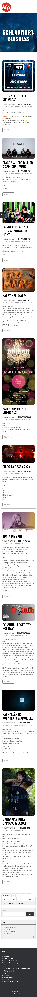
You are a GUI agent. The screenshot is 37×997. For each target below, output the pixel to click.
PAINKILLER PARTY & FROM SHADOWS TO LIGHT (15, 231)
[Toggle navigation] (30, 3)
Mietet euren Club (9, 971)
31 (14, 899)
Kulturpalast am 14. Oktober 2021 (23, 635)
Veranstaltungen (11, 927)
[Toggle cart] (34, 2)
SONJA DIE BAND (12, 536)
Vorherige (6, 895)
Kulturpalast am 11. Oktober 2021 (23, 830)
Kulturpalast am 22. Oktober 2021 (23, 473)
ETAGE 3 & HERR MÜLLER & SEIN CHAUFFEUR (17, 164)
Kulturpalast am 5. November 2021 (23, 106)
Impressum (7, 965)
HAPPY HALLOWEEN (14, 295)
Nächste (31, 899)
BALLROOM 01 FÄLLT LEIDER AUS (15, 410)
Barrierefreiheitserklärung (12, 961)
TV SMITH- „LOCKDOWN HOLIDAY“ (16, 626)
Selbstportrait (8, 977)
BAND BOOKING (10, 931)
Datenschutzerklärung (11, 963)
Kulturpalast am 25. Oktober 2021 (23, 419)
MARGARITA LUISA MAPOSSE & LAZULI (14, 821)
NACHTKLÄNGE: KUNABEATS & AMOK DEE (17, 716)
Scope (21, 994)
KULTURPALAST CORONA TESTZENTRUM (17, 969)
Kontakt (8, 933)
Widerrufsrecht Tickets (11, 981)
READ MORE (8, 130)
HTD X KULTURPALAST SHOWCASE (16, 97)
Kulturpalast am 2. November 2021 (23, 173)
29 (4, 899)
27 (23, 895)
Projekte (6, 975)
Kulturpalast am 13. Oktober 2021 (23, 725)
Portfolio (7, 973)
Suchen (5, 910)
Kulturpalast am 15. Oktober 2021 (23, 543)
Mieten (8, 929)
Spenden (7, 979)
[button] (2, 215)
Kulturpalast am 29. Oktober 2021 (23, 241)
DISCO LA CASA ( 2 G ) (16, 466)
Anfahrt (6, 956)
